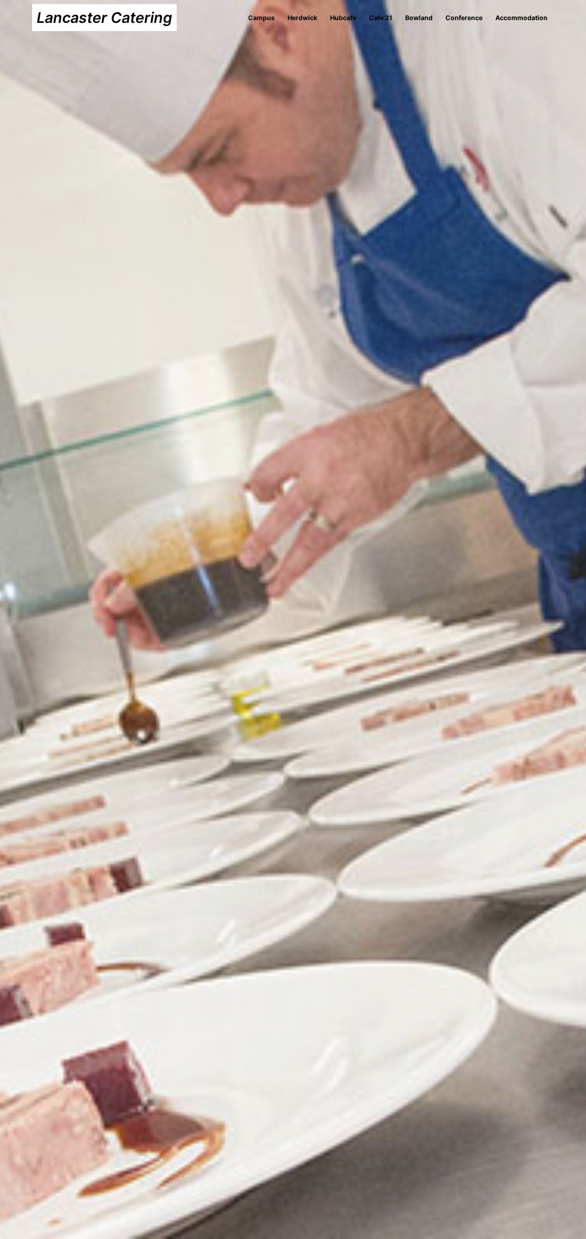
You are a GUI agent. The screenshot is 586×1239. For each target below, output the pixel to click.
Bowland (419, 17)
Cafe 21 (380, 17)
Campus (261, 17)
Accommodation (521, 17)
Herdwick (302, 17)
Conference (464, 17)
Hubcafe (343, 17)
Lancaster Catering (104, 18)
